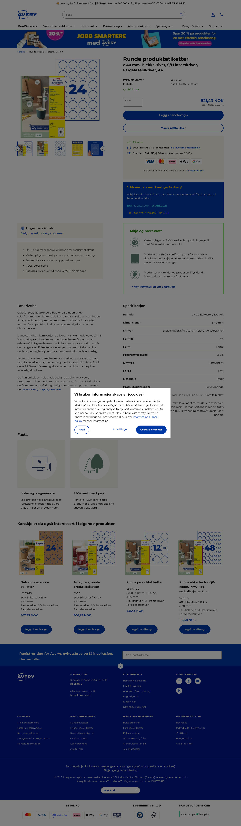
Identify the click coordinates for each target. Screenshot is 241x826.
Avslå (82, 429)
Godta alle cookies (151, 429)
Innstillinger (120, 429)
